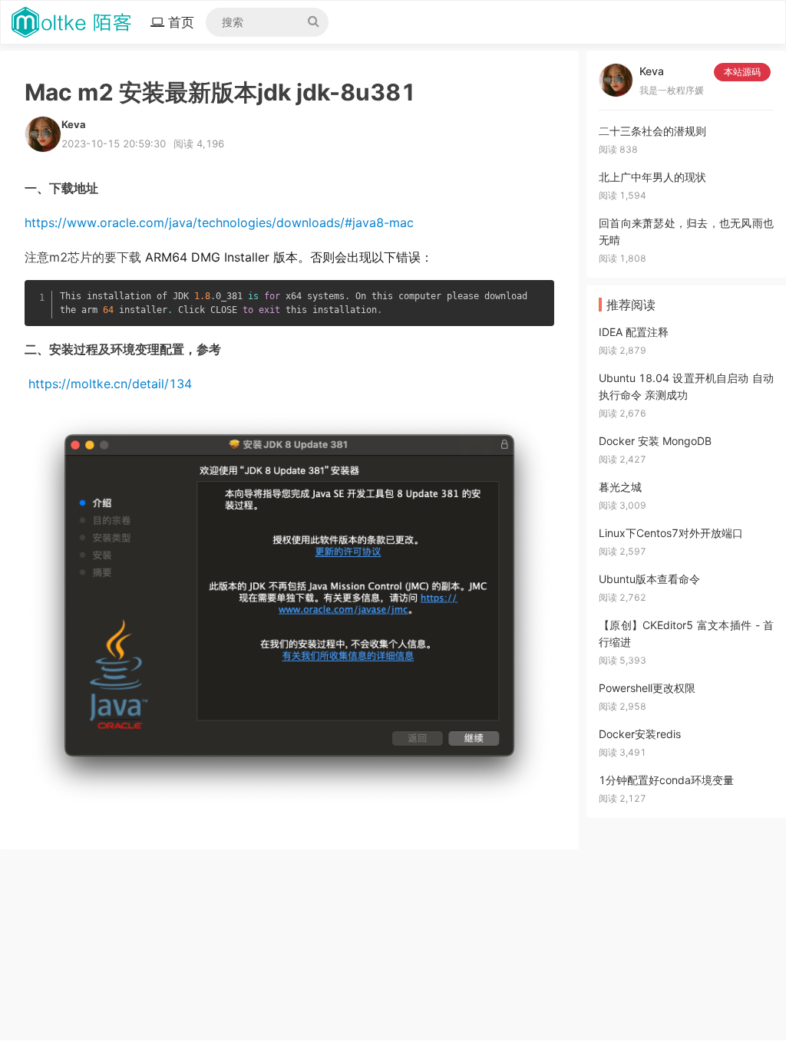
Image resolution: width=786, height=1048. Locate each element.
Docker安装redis (640, 733)
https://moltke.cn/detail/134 (110, 383)
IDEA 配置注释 (634, 331)
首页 (185, 22)
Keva (651, 70)
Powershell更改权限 (647, 687)
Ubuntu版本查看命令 (649, 578)
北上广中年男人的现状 (652, 176)
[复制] (539, 293)
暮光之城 (620, 486)
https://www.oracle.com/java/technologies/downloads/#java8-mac (219, 222)
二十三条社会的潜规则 (652, 130)
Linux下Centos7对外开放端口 (671, 532)
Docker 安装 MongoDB (655, 440)
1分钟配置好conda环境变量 (666, 779)
